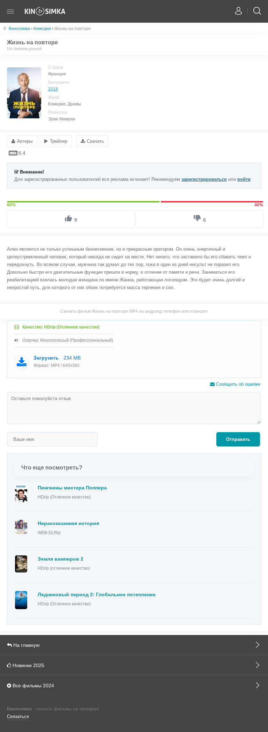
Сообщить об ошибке (237, 384)
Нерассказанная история (68, 523)
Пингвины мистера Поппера (72, 487)
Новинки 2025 (27, 665)
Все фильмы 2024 (32, 685)
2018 (53, 89)
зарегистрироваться (204, 179)
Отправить (238, 439)
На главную (26, 645)
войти (244, 179)
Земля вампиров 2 (60, 559)
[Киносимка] (45, 15)
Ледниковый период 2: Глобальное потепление (97, 594)
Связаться (18, 716)
